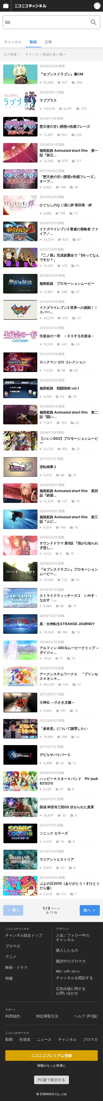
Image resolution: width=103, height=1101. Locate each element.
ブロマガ (12, 946)
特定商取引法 (47, 1016)
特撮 (9, 978)
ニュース (44, 1039)
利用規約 (12, 1016)
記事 (48, 42)
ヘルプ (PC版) (86, 1016)
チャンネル (12, 42)
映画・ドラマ (16, 967)
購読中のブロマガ (71, 961)
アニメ (10, 956)
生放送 (24, 1039)
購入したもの (67, 950)
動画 (33, 42)
